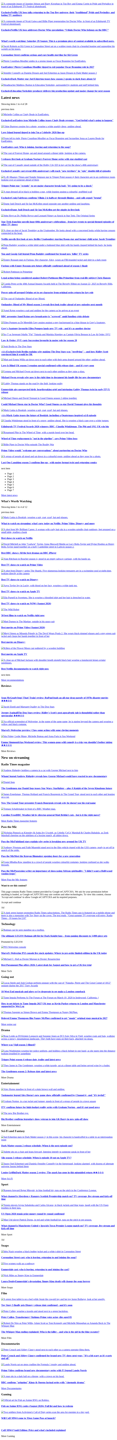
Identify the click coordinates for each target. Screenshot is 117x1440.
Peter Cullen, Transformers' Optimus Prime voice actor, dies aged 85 (36, 1317)
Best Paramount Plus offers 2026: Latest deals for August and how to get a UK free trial (46, 965)
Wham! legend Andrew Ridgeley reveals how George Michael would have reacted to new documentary (54, 776)
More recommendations (12, 680)
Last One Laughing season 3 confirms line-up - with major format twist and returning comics (49, 462)
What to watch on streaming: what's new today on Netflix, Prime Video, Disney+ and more (48, 523)
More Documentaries (11, 1388)
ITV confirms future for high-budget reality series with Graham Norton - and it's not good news (50, 1107)
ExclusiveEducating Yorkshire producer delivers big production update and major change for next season (55, 91)
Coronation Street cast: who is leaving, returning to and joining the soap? (39, 1257)
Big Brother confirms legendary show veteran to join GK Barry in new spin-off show (44, 1119)
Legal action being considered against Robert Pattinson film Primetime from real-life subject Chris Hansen (56, 278)
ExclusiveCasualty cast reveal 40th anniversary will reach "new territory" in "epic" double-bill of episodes (56, 171)
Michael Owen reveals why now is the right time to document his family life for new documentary (51, 377)
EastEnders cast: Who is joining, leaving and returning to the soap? (36, 147)
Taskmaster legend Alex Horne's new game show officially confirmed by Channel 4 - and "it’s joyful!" (53, 1095)
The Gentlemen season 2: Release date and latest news (29, 1071)
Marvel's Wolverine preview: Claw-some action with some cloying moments (40, 730)
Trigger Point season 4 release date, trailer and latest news (31, 1059)
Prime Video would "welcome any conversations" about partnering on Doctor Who (44, 450)
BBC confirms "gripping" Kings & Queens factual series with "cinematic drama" (43, 1382)
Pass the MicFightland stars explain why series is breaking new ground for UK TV (43, 841)
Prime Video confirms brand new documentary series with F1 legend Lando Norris (44, 1370)
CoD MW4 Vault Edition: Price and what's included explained (33, 1430)
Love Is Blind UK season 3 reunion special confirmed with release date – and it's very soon (47, 365)
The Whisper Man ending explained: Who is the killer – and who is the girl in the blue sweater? (50, 1332)
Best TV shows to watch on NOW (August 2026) (26, 603)
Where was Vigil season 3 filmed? (18, 1044)
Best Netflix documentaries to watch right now (25, 668)
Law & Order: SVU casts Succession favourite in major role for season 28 (39, 340)
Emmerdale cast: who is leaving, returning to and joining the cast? (35, 1269)
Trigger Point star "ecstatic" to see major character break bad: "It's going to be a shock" (47, 185)
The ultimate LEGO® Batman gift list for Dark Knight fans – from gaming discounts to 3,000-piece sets (54, 936)
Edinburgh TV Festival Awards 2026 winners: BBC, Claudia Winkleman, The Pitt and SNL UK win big (55, 426)
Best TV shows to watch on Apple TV (20, 591)
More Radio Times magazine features (19, 821)
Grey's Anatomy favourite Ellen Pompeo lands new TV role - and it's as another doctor (46, 328)
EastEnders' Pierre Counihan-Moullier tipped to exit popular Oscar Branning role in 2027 (47, 67)
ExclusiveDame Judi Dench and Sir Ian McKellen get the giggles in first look (40, 209)
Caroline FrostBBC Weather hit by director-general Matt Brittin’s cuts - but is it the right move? (50, 815)
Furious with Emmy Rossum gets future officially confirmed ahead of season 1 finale (44, 266)
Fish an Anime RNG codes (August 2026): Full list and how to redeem (37, 1406)
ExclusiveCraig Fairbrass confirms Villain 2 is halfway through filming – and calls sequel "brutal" (51, 198)
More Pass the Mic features (14, 879)
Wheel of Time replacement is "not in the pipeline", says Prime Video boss (39, 438)
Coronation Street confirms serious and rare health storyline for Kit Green (39, 55)
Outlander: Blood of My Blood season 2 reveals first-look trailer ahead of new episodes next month (51, 304)
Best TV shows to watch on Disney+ (19, 579)
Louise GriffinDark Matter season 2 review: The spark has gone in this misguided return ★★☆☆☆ (52, 1172)
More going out (8, 1024)
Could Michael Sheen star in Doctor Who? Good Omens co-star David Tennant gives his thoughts (51, 404)
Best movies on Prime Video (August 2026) (23, 627)
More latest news (9, 495)
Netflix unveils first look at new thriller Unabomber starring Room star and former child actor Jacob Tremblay (58, 239)
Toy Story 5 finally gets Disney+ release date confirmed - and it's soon (36, 1305)
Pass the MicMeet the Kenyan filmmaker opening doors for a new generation (40, 856)
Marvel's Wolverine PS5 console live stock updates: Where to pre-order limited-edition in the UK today (54, 953)
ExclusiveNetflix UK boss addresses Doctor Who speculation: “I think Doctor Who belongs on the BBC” (55, 30)
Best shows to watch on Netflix (17, 538)
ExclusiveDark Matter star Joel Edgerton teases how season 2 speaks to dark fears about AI (48, 79)
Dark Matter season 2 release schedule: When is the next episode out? (37, 1145)
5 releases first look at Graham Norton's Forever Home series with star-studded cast (44, 159)
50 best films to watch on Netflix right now (23, 615)
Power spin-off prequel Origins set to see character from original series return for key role (47, 292)
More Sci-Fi (7, 1178)
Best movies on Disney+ (13, 642)
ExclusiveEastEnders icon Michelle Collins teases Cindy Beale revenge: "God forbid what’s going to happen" (57, 120)
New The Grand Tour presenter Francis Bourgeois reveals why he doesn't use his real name (48, 803)
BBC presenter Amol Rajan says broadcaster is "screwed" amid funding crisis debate (45, 316)
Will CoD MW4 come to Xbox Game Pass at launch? (28, 1418)
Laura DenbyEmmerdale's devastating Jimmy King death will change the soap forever (45, 1281)
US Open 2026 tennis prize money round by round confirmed (32, 1214)
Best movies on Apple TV (14, 654)
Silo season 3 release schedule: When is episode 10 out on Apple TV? (36, 1157)
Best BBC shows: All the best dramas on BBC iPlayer (28, 553)
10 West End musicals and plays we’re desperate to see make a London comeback (43, 991)
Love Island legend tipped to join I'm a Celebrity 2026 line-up (32, 132)
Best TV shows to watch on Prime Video (22, 564)
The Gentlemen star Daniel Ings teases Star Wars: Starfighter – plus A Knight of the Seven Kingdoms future (56, 788)
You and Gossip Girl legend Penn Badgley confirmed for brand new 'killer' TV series (45, 254)
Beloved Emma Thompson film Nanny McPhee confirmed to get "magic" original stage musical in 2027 (54, 1018)
